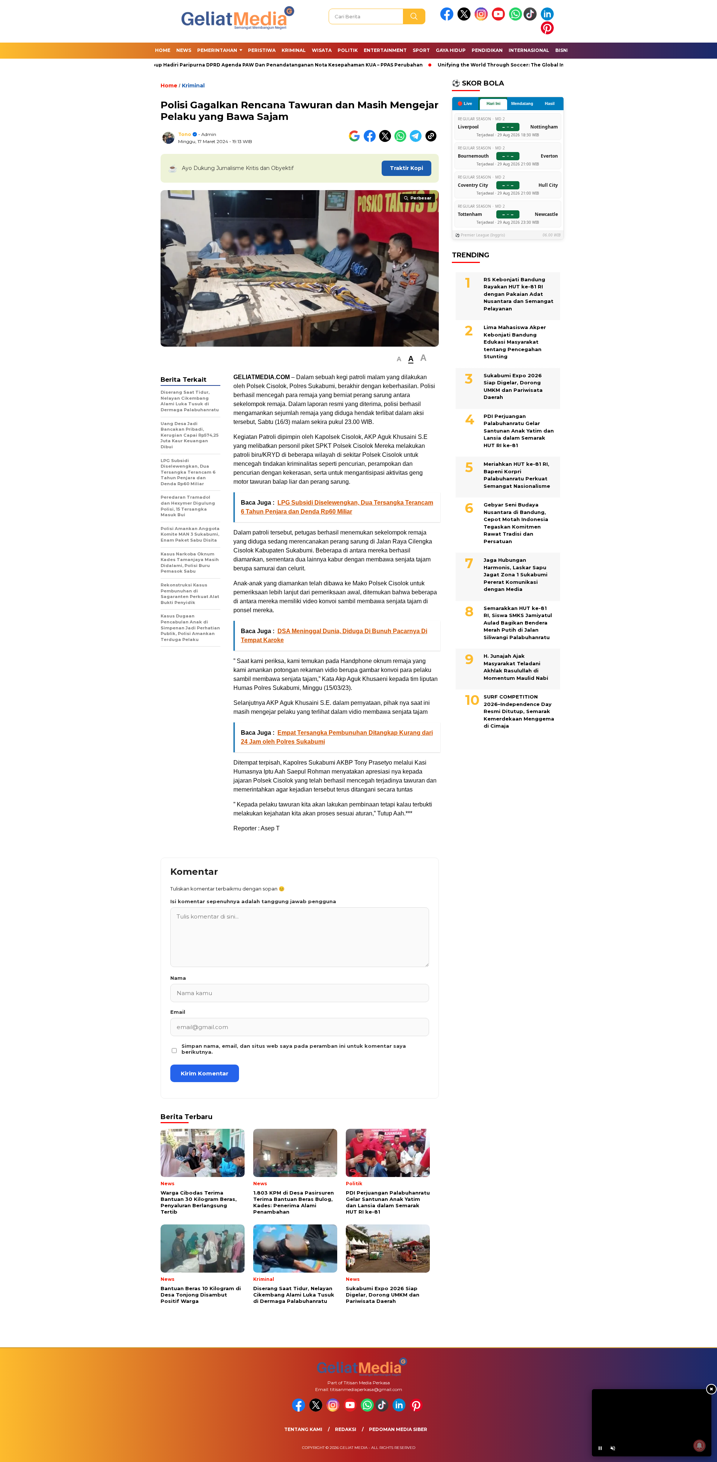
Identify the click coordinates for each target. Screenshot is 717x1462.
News (183, 50)
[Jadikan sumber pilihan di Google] (356, 140)
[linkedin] (548, 19)
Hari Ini (493, 103)
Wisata (322, 50)
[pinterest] (548, 32)
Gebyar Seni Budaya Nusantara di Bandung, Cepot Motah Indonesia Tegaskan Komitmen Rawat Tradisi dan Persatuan (516, 523)
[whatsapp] (515, 19)
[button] (399, 359)
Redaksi (345, 1429)
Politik (348, 50)
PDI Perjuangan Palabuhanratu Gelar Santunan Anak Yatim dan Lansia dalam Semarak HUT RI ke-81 (519, 430)
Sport (421, 50)
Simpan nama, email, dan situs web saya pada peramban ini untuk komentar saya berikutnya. (293, 1049)
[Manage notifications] (699, 1446)
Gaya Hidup (451, 50)
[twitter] (465, 19)
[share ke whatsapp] (402, 140)
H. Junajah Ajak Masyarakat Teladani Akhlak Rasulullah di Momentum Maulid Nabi (516, 667)
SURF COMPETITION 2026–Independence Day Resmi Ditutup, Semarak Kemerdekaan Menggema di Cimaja (519, 711)
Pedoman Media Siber (398, 1429)
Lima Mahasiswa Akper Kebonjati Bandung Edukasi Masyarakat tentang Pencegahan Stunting (515, 341)
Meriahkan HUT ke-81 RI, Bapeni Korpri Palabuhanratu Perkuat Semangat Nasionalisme (517, 475)
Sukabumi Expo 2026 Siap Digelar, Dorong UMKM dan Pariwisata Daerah (513, 386)
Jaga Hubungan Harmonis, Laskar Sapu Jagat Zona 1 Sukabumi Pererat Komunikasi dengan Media (515, 574)
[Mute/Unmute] (613, 1448)
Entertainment (385, 50)
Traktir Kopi (406, 168)
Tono (184, 134)
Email (177, 1012)
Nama (178, 978)
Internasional (529, 50)
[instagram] (482, 19)
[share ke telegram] (417, 140)
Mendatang (522, 103)
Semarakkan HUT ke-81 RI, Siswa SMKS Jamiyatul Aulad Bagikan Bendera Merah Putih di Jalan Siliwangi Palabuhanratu (518, 622)
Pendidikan (487, 50)
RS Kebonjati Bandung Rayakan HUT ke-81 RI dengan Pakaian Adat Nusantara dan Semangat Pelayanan (518, 294)
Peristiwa (262, 50)
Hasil (550, 103)
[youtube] (500, 19)
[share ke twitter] (386, 140)
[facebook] (448, 19)
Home (162, 50)
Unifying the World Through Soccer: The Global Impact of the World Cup (483, 65)
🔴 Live (464, 103)
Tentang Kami (303, 1429)
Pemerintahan (217, 50)
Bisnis (563, 50)
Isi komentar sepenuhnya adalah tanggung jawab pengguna (253, 901)
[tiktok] (531, 19)
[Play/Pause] (600, 1448)
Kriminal (294, 50)
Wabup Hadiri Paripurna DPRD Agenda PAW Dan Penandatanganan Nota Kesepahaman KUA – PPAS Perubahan (237, 65)
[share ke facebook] (371, 140)
